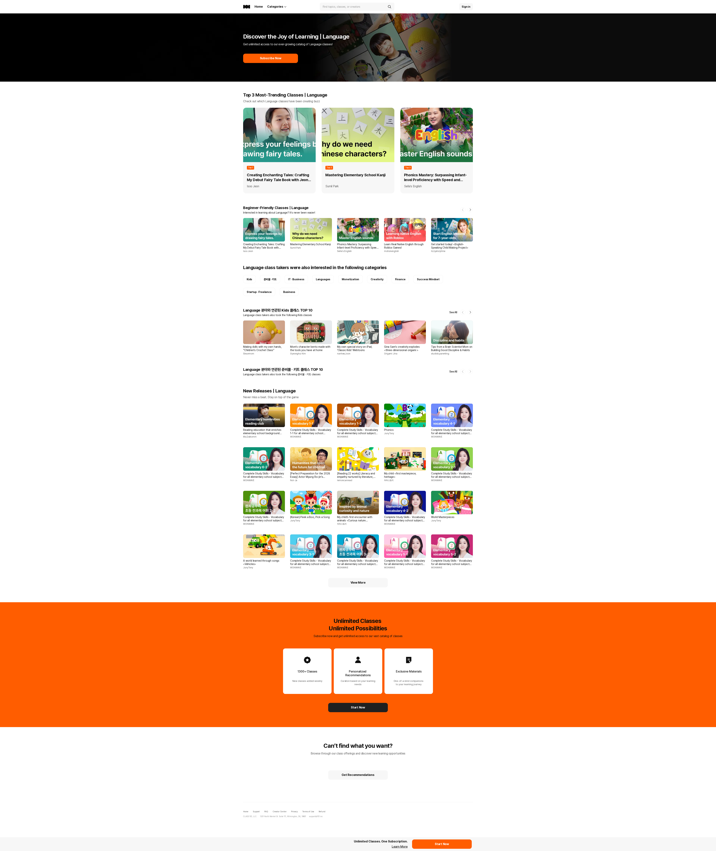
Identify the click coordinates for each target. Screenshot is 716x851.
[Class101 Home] (246, 7)
